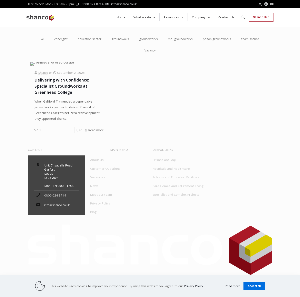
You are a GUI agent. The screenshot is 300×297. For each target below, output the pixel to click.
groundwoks (120, 39)
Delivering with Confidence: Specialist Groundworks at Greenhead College (61, 86)
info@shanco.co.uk (57, 205)
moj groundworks (180, 39)
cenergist (61, 39)
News (94, 186)
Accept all (254, 286)
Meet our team (101, 194)
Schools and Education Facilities (175, 177)
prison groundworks (217, 39)
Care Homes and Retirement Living (177, 186)
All (42, 39)
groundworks (148, 39)
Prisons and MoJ (164, 160)
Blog (93, 212)
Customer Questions (105, 168)
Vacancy (150, 50)
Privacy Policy (100, 203)
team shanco (250, 39)
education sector (89, 39)
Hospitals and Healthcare (171, 168)
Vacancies (97, 177)
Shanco (43, 72)
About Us (97, 160)
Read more (96, 130)
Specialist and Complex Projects (175, 194)
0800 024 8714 (55, 195)
